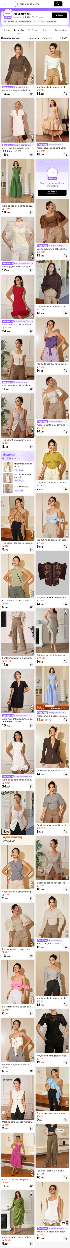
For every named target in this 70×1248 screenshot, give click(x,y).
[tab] (6, 30)
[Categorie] (11, 4)
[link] (7, 13)
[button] (4, 4)
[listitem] (52, 178)
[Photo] (23, 17)
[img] (52, 707)
